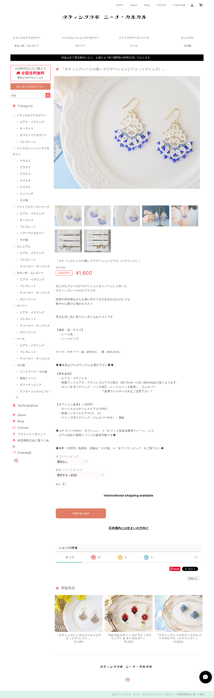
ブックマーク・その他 (33, 371)
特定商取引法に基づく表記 (191, 694)
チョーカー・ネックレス (35, 266)
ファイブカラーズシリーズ (134, 37)
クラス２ (25, 167)
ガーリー (80, 45)
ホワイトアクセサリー (33, 135)
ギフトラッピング (31, 384)
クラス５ (25, 187)
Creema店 (179, 5)
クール (134, 45)
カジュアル (187, 37)
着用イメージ (28, 378)
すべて (70, 557)
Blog (147, 5)
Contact (161, 5)
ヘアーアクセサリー (32, 233)
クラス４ (25, 180)
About (133, 5)
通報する (193, 578)
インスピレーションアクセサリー (80, 37)
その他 (187, 45)
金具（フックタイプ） (70, 469)
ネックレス (26, 128)
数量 (58, 484)
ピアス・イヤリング (32, 121)
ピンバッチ (26, 193)
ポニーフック (28, 299)
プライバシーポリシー (32, 434)
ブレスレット (28, 141)
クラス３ (25, 173)
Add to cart (81, 513)
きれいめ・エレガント (26, 45)
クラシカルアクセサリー (27, 37)
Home (119, 5)
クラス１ (25, 160)
